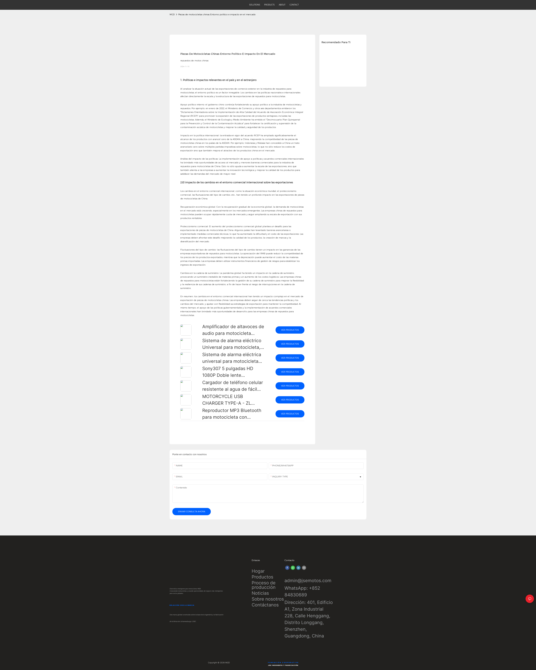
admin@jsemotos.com (307, 580)
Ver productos (290, 330)
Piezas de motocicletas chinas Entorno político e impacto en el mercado (217, 14)
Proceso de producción (264, 585)
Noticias (260, 593)
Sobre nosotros (268, 599)
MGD (172, 14)
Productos (262, 577)
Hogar (258, 571)
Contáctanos (265, 605)
